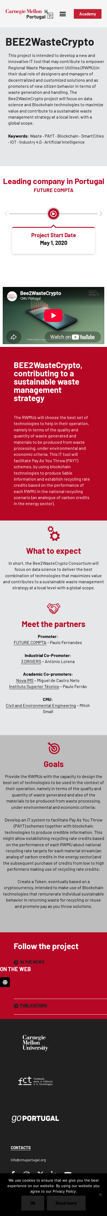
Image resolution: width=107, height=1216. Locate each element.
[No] (100, 1194)
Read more (66, 1203)
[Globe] (5, 982)
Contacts (21, 1147)
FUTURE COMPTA (30, 642)
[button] (63, 14)
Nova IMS (24, 680)
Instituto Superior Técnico (34, 686)
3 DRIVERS (31, 661)
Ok (32, 1203)
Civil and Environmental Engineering (41, 705)
